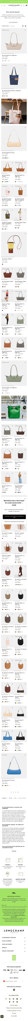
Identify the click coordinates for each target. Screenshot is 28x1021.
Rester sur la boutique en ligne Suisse (14, 521)
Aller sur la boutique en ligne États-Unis (14, 517)
